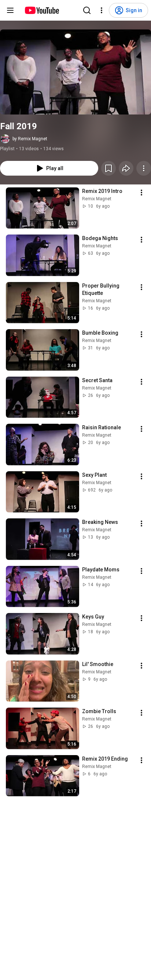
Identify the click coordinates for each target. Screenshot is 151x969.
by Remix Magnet (29, 138)
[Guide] (10, 10)
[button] (75, 71)
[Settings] (101, 10)
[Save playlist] (108, 168)
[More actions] (143, 168)
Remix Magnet (96, 198)
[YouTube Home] (41, 10)
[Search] (86, 10)
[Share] (126, 168)
